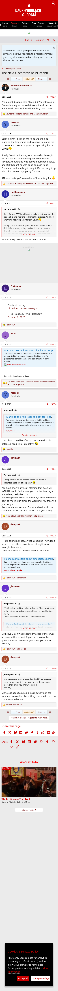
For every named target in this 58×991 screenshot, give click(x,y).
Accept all (23, 978)
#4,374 (53, 297)
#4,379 (53, 597)
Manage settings (40, 978)
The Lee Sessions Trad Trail (16, 799)
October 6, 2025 (16, 317)
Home (5, 24)
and (16, 578)
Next (40, 79)
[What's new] (48, 40)
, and (27, 114)
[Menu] (4, 40)
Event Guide (38, 24)
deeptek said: (10, 603)
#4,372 (53, 133)
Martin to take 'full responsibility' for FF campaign (30, 350)
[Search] (54, 40)
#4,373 (53, 203)
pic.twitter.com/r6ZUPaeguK (23, 308)
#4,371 (53, 97)
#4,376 (53, 404)
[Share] (47, 97)
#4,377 (53, 469)
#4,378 (53, 535)
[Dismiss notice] (53, 48)
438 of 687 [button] (29, 79)
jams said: (8, 410)
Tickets (25, 24)
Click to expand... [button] (29, 234)
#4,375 (53, 344)
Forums (15, 24)
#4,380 (53, 668)
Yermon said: (10, 209)
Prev (17, 79)
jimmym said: (10, 674)
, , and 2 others (24, 516)
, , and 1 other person (29, 183)
